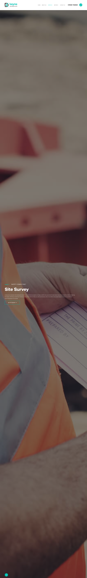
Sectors (56, 5)
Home (39, 5)
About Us (44, 5)
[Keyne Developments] (11, 5)
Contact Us (62, 5)
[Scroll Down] (6, 574)
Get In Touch (11, 302)
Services (50, 5)
